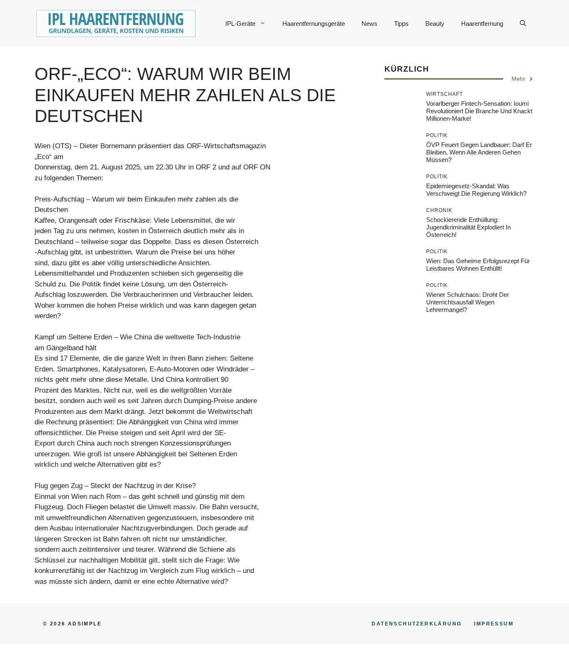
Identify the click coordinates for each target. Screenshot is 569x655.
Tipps (401, 23)
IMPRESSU (494, 624)
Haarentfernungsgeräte (313, 23)
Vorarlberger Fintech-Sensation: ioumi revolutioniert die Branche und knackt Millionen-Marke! (479, 111)
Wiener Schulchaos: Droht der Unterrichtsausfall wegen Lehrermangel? (467, 302)
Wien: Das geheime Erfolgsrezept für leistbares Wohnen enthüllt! (478, 265)
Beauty (434, 23)
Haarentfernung (482, 23)
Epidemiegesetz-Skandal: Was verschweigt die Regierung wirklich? (476, 190)
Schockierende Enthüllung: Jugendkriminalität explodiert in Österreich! (468, 228)
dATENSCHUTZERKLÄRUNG (417, 624)
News (369, 23)
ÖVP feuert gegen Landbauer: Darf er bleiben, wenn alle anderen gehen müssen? (479, 153)
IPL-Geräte (240, 23)
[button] (523, 23)
